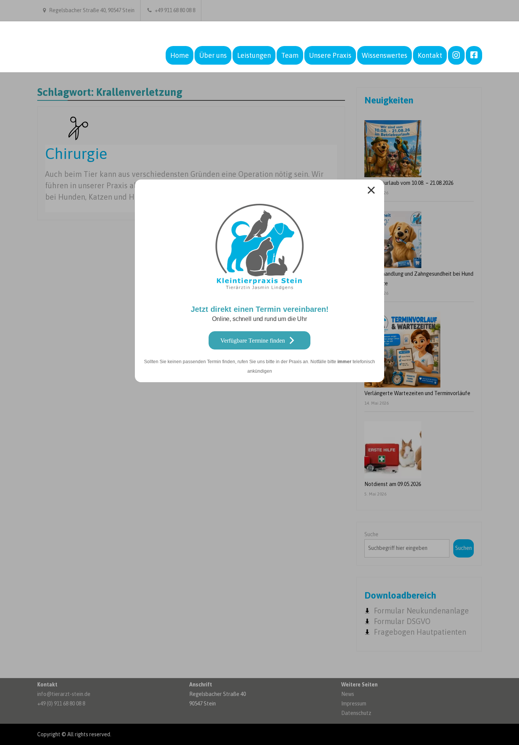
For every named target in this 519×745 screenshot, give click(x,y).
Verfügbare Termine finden (252, 340)
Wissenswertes (384, 55)
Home (179, 55)
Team (290, 55)
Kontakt (430, 55)
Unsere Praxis (330, 55)
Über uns (213, 55)
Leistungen (254, 55)
